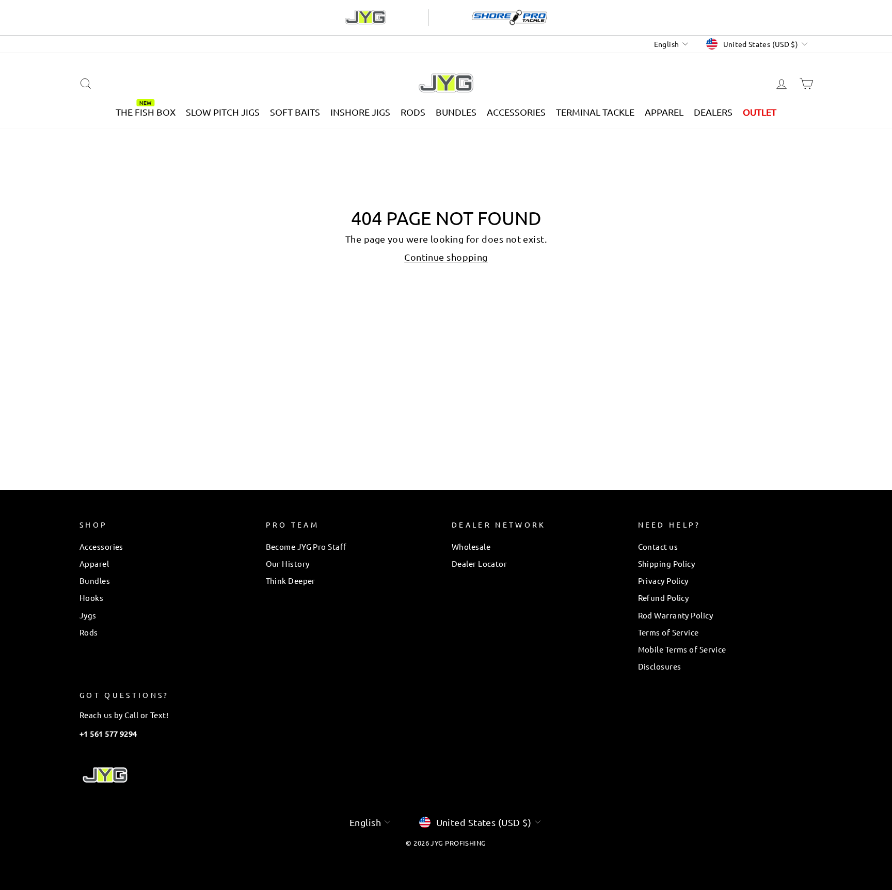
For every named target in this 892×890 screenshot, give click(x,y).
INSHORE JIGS (360, 111)
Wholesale (471, 546)
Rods (88, 632)
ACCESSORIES (516, 111)
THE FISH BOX (146, 111)
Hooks (91, 597)
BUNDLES (456, 111)
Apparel (94, 563)
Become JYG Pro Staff (306, 546)
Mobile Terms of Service (682, 649)
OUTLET (759, 111)
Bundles (94, 580)
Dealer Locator (479, 563)
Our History (288, 563)
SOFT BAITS (295, 111)
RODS (413, 111)
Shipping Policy (666, 563)
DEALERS (713, 111)
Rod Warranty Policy (675, 615)
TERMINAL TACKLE (595, 111)
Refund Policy (663, 597)
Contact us (658, 546)
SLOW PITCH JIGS (223, 111)
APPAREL (664, 111)
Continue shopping (446, 256)
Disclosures (659, 666)
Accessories (101, 546)
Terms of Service (668, 632)
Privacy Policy (663, 580)
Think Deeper (290, 580)
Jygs (88, 615)
